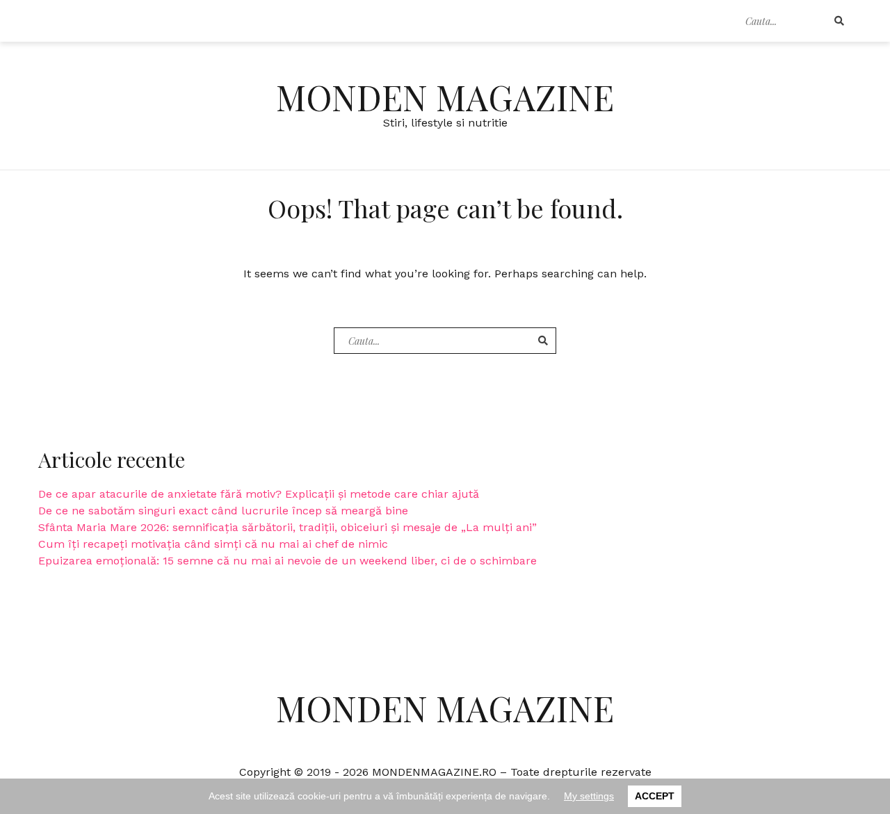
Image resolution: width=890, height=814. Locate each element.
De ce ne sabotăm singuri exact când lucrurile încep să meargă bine (223, 510)
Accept (654, 795)
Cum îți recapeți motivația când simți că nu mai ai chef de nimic (213, 544)
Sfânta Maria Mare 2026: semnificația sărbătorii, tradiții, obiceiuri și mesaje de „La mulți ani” (287, 527)
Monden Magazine (445, 97)
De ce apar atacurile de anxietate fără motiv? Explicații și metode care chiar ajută (258, 493)
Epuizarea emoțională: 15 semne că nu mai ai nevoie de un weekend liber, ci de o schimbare (287, 560)
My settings (589, 795)
